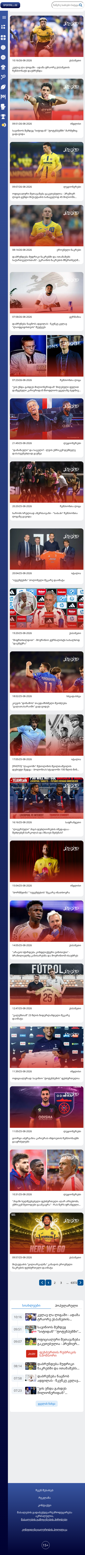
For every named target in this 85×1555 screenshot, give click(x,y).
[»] (80, 1283)
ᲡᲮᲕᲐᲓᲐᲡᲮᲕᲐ (73, 696)
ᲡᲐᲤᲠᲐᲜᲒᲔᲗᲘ (73, 822)
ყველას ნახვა (46, 1403)
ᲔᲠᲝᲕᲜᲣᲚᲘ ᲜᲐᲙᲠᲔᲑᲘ (69, 250)
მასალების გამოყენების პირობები (44, 1519)
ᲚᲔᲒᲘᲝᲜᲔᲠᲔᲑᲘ (72, 187)
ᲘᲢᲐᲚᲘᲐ (76, 573)
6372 (74, 1283)
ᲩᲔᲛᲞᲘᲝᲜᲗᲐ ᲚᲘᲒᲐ (70, 380)
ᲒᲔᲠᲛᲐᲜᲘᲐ (75, 317)
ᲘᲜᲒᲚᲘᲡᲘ (75, 124)
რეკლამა (45, 1497)
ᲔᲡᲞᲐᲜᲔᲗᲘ (75, 60)
